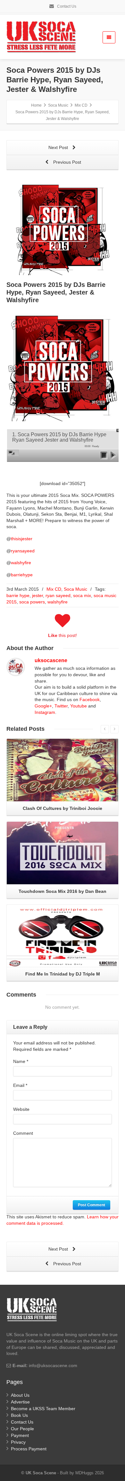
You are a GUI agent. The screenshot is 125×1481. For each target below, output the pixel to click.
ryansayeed (23, 550)
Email (20, 1085)
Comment (23, 1133)
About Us (20, 1395)
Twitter (61, 705)
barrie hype (17, 595)
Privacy (18, 1442)
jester (37, 595)
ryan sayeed (58, 595)
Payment (20, 1435)
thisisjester (21, 538)
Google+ (43, 705)
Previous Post (66, 162)
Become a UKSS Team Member (43, 1408)
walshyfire (21, 562)
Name (20, 1061)
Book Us (19, 1415)
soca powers (32, 601)
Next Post (58, 147)
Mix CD (53, 589)
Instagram (45, 712)
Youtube (78, 705)
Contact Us (66, 6)
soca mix (82, 595)
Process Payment (28, 1448)
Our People (22, 1428)
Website (21, 1109)
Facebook (89, 699)
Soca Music (75, 589)
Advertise (20, 1401)
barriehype (22, 574)
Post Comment (91, 1205)
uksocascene (51, 660)
